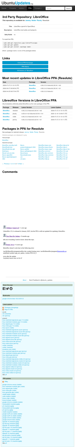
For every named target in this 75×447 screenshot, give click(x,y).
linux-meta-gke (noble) (9, 390)
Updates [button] (21, 8)
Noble (34, 20)
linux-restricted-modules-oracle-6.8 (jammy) (15, 363)
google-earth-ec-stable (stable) (12, 416)
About (24, 280)
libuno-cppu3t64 (7, 155)
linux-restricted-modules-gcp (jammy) (13, 353)
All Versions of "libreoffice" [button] (25, 70)
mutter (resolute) (7, 345)
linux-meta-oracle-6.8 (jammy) (11, 371)
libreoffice (32, 85)
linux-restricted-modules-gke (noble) (13, 386)
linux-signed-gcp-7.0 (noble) (11, 324)
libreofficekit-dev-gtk (8, 149)
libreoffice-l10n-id (62, 159)
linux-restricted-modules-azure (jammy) (14, 334)
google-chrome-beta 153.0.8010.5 (13, 299)
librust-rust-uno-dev (8, 153)
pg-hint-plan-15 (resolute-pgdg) (12, 441)
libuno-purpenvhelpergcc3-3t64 (28, 146)
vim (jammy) (6, 316)
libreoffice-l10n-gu (62, 157)
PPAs (30, 8)
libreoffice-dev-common (45, 153)
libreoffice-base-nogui (45, 149)
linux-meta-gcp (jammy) (9, 357)
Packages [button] (37, 8)
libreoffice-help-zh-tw (63, 149)
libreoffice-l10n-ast (62, 151)
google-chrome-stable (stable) (11, 418)
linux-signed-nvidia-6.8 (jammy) (12, 367)
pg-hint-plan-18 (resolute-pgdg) (12, 427)
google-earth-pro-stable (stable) (12, 414)
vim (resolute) (6, 314)
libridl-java (5, 151)
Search (68, 8)
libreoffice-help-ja (43, 159)
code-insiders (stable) (9, 396)
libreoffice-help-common (45, 155)
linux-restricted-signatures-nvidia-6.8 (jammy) (16, 359)
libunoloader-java (25, 155)
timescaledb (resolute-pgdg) (11, 404)
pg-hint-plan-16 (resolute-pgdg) (12, 437)
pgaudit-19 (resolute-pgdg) (10, 422)
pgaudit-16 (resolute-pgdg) (10, 433)
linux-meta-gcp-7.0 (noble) (10, 326)
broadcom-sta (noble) (9, 349)
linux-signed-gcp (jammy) (10, 355)
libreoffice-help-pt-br (63, 145)
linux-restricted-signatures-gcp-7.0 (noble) (15, 320)
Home (4, 8)
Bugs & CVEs (9, 309)
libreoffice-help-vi (62, 147)
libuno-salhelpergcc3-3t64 (28, 151)
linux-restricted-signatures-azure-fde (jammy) (16, 332)
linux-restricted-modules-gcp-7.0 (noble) (14, 322)
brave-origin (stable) (8, 398)
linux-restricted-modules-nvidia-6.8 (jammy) (15, 365)
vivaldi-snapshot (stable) (9, 412)
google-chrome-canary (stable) (12, 384)
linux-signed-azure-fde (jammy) (12, 339)
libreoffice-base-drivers (45, 147)
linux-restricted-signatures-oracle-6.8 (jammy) (16, 361)
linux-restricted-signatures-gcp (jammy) (14, 351)
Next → (21, 164)
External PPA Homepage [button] (25, 63)
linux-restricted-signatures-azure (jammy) (15, 330)
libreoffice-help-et (43, 157)
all (6, 375)
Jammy (28, 20)
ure (21, 157)
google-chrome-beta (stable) (11, 420)
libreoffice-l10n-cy (62, 153)
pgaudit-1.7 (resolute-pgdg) (10, 439)
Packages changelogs (11, 307)
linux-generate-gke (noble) (10, 392)
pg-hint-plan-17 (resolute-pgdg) (12, 431)
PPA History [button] (25, 66)
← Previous (5, 164)
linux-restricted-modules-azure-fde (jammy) (15, 335)
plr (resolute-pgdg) (8, 406)
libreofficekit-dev (7, 147)
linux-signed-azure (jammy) (10, 337)
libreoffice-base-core (44, 145)
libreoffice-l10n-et (62, 155)
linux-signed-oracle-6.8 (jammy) (12, 369)
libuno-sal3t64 (24, 149)
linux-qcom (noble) (8, 328)
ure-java (22, 159)
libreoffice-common (44, 151)
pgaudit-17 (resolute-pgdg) (10, 429)
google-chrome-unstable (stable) (12, 402)
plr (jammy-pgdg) (7, 410)
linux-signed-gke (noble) (9, 388)
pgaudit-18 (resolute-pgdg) (10, 425)
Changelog (12, 8)
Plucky (39, 20)
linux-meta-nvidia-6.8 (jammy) (11, 373)
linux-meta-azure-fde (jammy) (11, 341)
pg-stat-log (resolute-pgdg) (10, 423)
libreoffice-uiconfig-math (9, 145)
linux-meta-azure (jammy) (10, 343)
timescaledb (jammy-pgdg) (10, 408)
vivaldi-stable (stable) (9, 394)
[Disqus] (37, 198)
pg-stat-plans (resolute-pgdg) (11, 435)
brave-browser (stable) (9, 400)
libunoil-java (24, 153)
